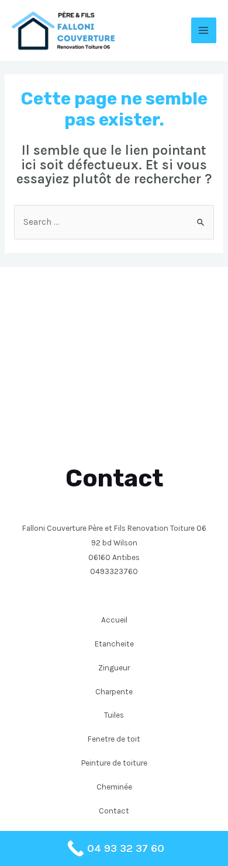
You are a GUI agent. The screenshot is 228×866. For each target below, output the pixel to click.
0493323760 (114, 571)
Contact (114, 810)
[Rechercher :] (114, 222)
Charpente (114, 691)
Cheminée (114, 786)
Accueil (114, 619)
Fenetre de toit (114, 738)
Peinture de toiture (114, 762)
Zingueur (114, 667)
